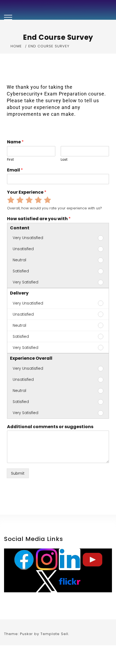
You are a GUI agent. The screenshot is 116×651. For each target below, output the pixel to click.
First (10, 159)
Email (15, 170)
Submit (18, 473)
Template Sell (54, 633)
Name (15, 142)
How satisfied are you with (39, 219)
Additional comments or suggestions (50, 427)
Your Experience (26, 192)
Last (64, 159)
